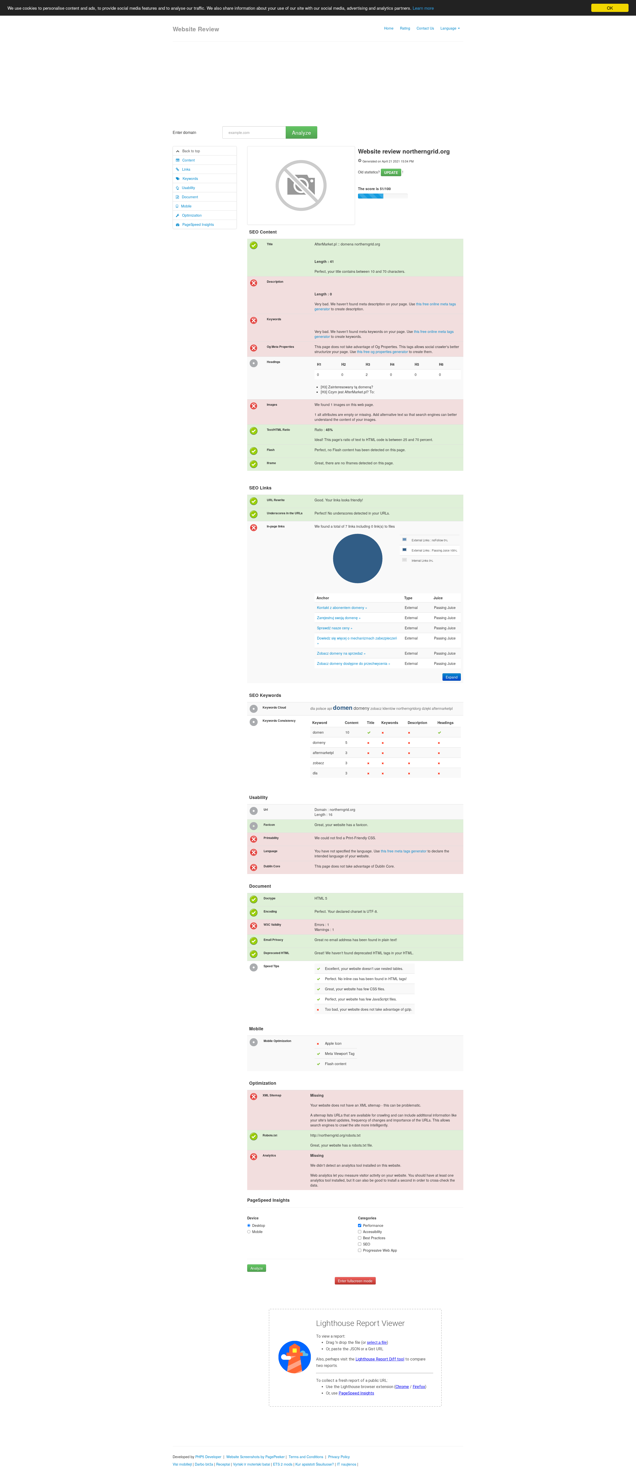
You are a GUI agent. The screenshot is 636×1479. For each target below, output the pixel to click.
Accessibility (372, 1231)
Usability (187, 187)
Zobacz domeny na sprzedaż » (341, 653)
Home (389, 28)
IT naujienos (346, 1464)
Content (187, 160)
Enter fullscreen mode (355, 1280)
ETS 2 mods (282, 1464)
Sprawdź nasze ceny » (335, 627)
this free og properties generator (382, 351)
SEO (366, 1243)
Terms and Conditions (306, 1456)
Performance (373, 1225)
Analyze (301, 132)
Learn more (423, 8)
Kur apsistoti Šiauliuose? (314, 1464)
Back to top (189, 150)
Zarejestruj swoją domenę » (339, 617)
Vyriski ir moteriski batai (251, 1464)
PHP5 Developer (208, 1456)
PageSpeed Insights (196, 224)
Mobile (185, 205)
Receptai (223, 1464)
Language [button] (448, 28)
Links (184, 169)
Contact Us (425, 28)
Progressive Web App (380, 1250)
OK (610, 8)
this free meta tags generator (404, 850)
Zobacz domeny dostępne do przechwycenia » (353, 663)
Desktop (258, 1225)
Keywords (189, 178)
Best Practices (374, 1237)
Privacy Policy (339, 1456)
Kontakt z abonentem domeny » (342, 607)
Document (188, 196)
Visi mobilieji (182, 1464)
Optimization (190, 215)
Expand (452, 677)
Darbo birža (204, 1464)
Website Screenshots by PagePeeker (255, 1456)
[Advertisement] (318, 84)
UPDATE (391, 172)
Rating (405, 28)
